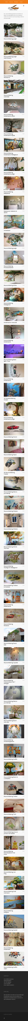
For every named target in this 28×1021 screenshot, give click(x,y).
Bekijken (14, 29)
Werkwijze (16, 1)
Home (6, 1)
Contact (21, 1)
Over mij (11, 1)
